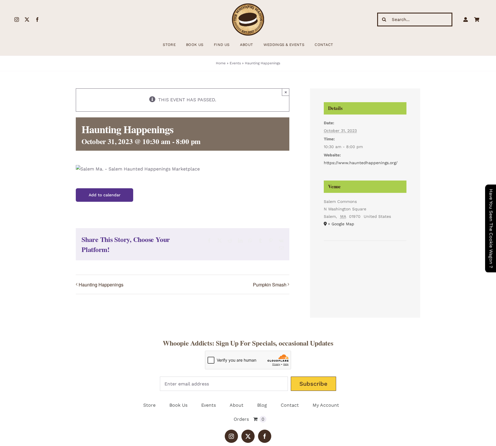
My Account (326, 405)
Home (221, 63)
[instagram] (16, 19)
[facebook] (37, 19)
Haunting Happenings (101, 284)
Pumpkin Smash (269, 284)
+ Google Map (341, 224)
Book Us (178, 405)
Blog (262, 405)
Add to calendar (105, 195)
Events (235, 63)
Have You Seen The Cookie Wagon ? (491, 228)
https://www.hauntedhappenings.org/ (361, 162)
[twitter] (27, 19)
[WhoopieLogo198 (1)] (248, 5)
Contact (290, 405)
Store (149, 405)
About (236, 405)
